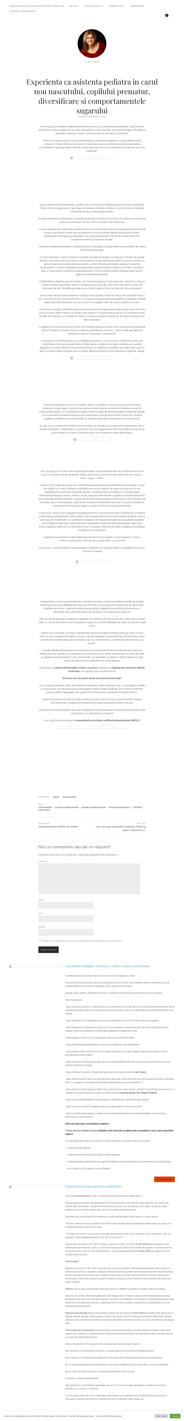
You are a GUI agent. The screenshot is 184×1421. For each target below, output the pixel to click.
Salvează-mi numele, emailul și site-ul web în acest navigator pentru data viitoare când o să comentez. (82, 941)
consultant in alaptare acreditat (67, 807)
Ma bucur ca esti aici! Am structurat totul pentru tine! (36, 6)
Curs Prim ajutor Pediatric (22, 11)
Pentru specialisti (69, 797)
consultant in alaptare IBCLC (119, 807)
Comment (42, 861)
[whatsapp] (162, 15)
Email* (40, 913)
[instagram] (144, 15)
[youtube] (149, 15)
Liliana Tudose (44, 810)
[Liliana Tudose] (92, 54)
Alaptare (56, 797)
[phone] (157, 15)
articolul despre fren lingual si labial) (138, 1092)
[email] (153, 15)
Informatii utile (116, 6)
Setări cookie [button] (161, 1416)
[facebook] (140, 15)
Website (41, 927)
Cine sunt (73, 6)
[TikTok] (166, 15)
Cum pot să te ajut (93, 6)
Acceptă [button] (175, 1416)
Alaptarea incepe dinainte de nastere (58, 826)
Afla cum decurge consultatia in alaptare (87, 1123)
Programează (137, 6)
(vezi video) (140, 1072)
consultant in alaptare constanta (93, 807)
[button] (164, 1179)
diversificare (137, 807)
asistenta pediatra (45, 807)
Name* (41, 900)
